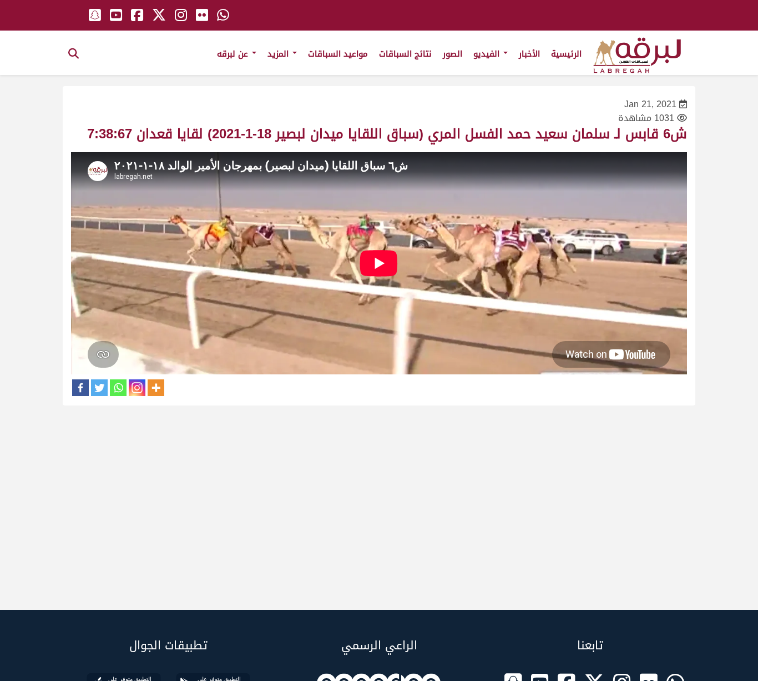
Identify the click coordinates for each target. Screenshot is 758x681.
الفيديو (487, 54)
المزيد (279, 54)
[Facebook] (80, 387)
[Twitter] (99, 387)
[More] (156, 387)
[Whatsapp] (118, 387)
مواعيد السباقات (338, 54)
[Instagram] (137, 387)
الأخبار (529, 54)
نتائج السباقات (405, 54)
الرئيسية (566, 54)
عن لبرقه (234, 54)
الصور (452, 54)
